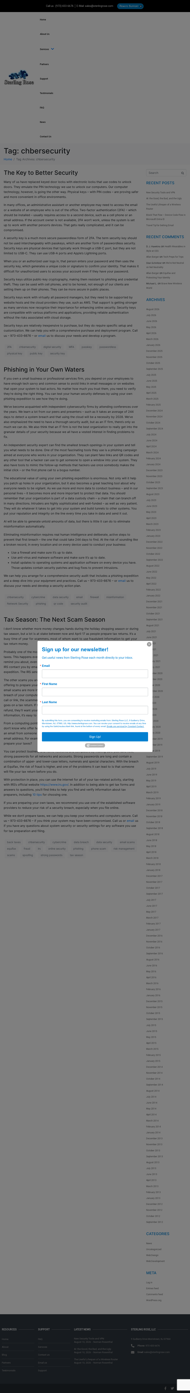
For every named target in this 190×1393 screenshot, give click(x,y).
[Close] (149, 644)
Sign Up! (95, 736)
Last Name (49, 702)
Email (46, 665)
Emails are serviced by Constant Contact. (125, 726)
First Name (49, 683)
